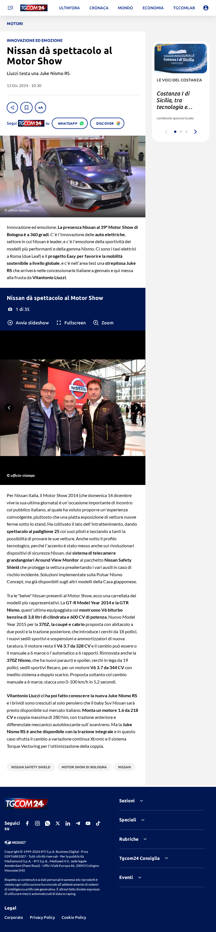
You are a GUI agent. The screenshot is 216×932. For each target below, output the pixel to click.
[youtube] (88, 823)
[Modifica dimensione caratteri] (40, 107)
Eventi (126, 877)
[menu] (10, 7)
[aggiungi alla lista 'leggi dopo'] (26, 107)
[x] (57, 823)
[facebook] (27, 823)
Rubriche (128, 839)
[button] (28, 322)
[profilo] (206, 7)
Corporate (13, 917)
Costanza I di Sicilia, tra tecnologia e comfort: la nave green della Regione (177, 110)
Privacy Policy (42, 917)
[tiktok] (98, 823)
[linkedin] (68, 823)
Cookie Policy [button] (74, 917)
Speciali (127, 819)
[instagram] (37, 823)
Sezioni (127, 800)
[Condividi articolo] (12, 107)
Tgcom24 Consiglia (139, 858)
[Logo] (34, 8)
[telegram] (78, 823)
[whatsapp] (47, 823)
